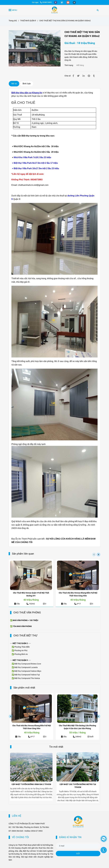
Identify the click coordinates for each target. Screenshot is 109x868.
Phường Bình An (21, 654)
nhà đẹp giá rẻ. (23, 282)
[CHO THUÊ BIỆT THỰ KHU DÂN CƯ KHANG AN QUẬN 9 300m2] (54, 10)
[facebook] (56, 2)
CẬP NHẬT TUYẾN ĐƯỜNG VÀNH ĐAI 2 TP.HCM (31, 784)
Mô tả (14, 83)
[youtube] (68, 2)
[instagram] (74, 2)
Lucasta (34, 667)
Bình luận (27, 83)
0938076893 (47, 2)
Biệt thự (17, 667)
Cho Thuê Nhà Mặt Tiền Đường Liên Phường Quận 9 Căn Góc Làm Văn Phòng (77, 727)
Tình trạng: (69, 65)
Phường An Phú (20, 650)
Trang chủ (13, 21)
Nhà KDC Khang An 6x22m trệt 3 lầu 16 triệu (36, 146)
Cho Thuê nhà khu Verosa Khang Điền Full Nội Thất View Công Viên (78, 594)
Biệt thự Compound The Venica (27, 678)
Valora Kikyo (36, 671)
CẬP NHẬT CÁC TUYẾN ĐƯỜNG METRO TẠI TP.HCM (78, 785)
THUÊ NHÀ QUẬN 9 (28, 21)
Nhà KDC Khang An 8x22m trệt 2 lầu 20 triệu (36, 152)
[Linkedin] (83, 75)
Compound (25, 667)
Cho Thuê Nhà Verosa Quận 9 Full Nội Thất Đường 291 (31, 594)
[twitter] (62, 2)
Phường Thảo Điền (22, 647)
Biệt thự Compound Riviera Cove (27, 664)
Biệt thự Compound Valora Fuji (27, 675)
